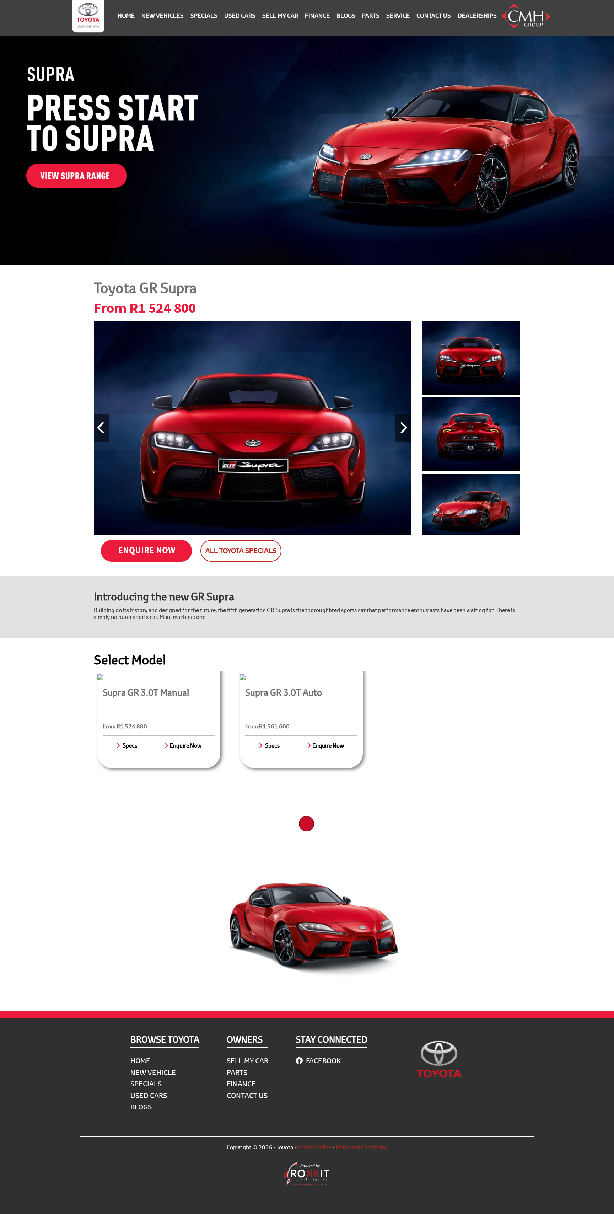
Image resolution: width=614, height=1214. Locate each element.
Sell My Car (247, 1060)
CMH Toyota (88, 18)
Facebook (323, 1060)
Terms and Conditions (361, 1147)
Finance (241, 1084)
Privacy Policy (314, 1147)
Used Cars (148, 1095)
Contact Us (247, 1095)
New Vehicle (153, 1072)
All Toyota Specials (240, 550)
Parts (237, 1072)
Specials (146, 1084)
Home (140, 1060)
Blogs (141, 1107)
